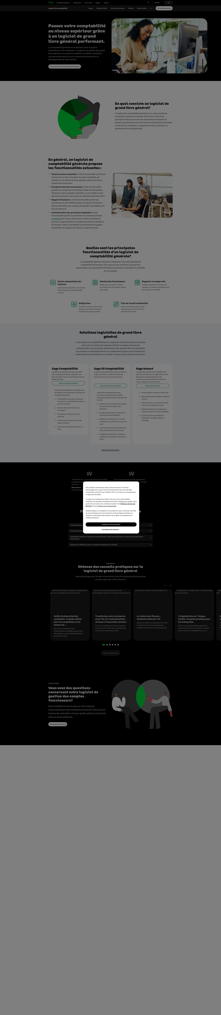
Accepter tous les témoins (111, 524)
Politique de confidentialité (106, 506)
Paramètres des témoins (110, 529)
